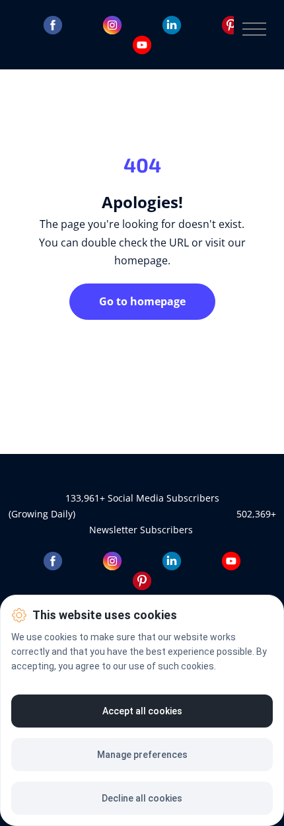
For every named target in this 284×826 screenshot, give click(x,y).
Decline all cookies (142, 798)
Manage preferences (142, 754)
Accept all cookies (142, 711)
